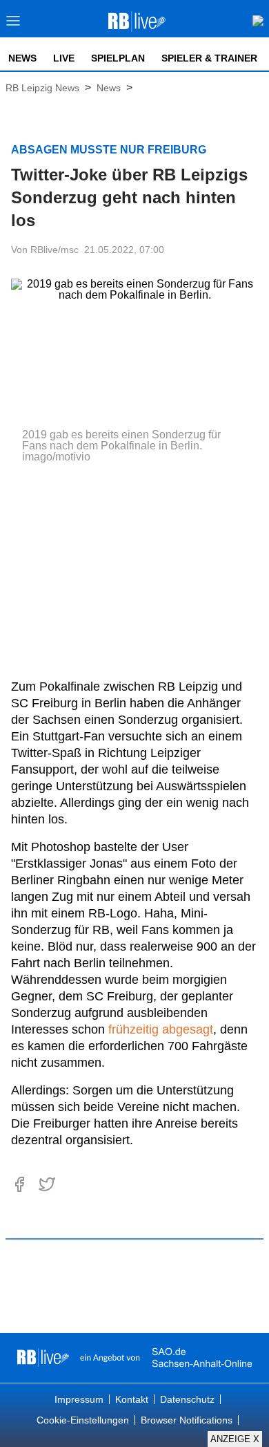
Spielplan (118, 58)
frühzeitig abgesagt (160, 1029)
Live (63, 58)
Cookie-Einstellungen (83, 1420)
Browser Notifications (186, 1420)
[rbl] (43, 1358)
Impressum (78, 1399)
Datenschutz (187, 1399)
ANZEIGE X (234, 1439)
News (22, 58)
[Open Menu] (13, 24)
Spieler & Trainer (209, 58)
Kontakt (131, 1399)
